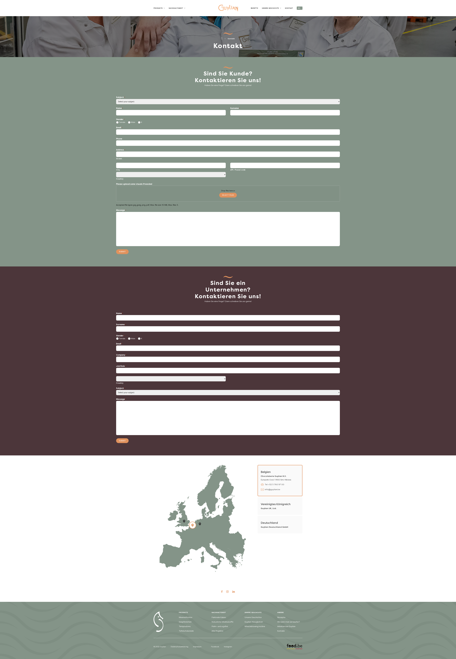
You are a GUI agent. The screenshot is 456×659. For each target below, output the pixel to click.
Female (121, 122)
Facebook (215, 647)
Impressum (197, 647)
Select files (228, 195)
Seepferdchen (185, 622)
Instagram (228, 647)
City (118, 170)
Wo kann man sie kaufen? (288, 622)
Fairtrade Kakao (219, 617)
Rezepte (281, 617)
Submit (122, 252)
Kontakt (231, 39)
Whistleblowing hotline (255, 626)
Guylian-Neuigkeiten (254, 622)
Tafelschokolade (186, 631)
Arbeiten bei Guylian (286, 626)
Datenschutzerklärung (179, 647)
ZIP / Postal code (237, 170)
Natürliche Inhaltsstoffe (222, 622)
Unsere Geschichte (253, 617)
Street (119, 159)
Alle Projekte (217, 631)
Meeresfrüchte (185, 617)
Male (132, 122)
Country (119, 179)
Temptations (185, 626)
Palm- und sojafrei (220, 626)
